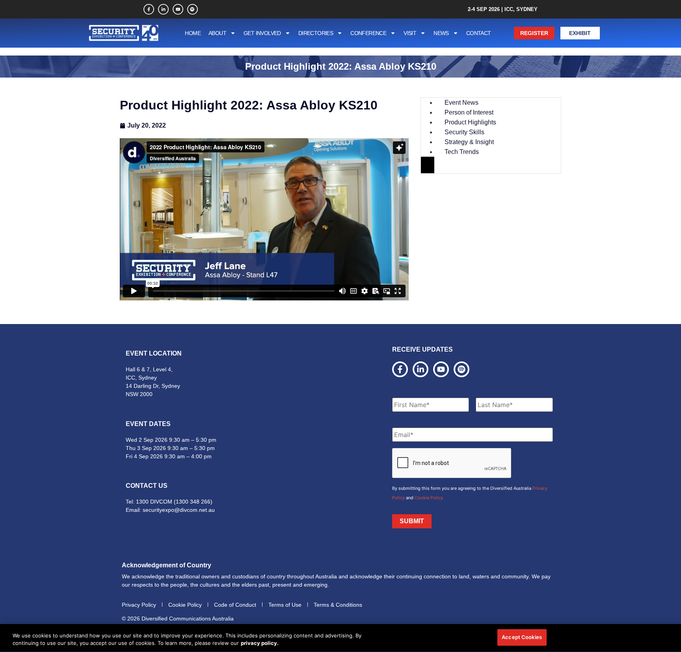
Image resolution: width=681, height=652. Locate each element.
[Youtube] (178, 9)
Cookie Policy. (429, 497)
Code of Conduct (235, 605)
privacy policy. (260, 643)
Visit (410, 33)
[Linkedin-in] (163, 9)
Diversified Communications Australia (187, 618)
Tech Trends (462, 151)
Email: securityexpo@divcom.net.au (170, 510)
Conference (368, 33)
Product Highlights (470, 122)
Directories (315, 33)
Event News (461, 102)
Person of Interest (469, 112)
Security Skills (464, 132)
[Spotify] (192, 9)
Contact (478, 33)
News (441, 33)
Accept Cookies (522, 637)
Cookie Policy (185, 605)
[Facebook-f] (148, 9)
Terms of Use (284, 605)
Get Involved (262, 33)
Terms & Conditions (338, 605)
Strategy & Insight (469, 142)
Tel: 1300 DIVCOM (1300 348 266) (169, 501)
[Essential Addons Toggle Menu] (427, 165)
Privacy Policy (139, 605)
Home (193, 33)
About (217, 33)
